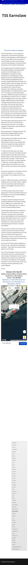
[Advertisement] (14, 34)
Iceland (13, 487)
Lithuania (14, 500)
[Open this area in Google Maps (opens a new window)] (4, 340)
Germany (14, 480)
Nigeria (13, 513)
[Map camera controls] (24, 331)
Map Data (14, 340)
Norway (14, 515)
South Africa (15, 529)
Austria (13, 447)
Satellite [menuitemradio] (17, 288)
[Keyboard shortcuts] (11, 340)
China (13, 465)
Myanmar (14, 507)
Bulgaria (14, 458)
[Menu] (23, 6)
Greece (13, 482)
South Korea (15, 531)
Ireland (13, 493)
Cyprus (13, 467)
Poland (13, 520)
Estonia (13, 473)
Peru (13, 518)
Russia (13, 524)
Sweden (14, 538)
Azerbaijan (14, 449)
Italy (13, 496)
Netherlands (15, 509)
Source (3, 268)
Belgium (14, 451)
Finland (13, 476)
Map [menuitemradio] (9, 288)
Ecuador (14, 471)
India (13, 489)
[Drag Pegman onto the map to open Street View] (24, 337)
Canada (14, 460)
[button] (14, 312)
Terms (25, 340)
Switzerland (14, 535)
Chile (13, 462)
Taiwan (13, 540)
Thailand (14, 542)
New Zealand (15, 511)
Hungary (14, 484)
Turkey (13, 544)
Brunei (13, 456)
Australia (14, 445)
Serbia (13, 527)
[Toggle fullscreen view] (24, 288)
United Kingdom (15, 549)
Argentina (14, 442)
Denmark (14, 469)
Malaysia (14, 502)
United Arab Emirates (17, 546)
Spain (13, 533)
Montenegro (15, 504)
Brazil (13, 453)
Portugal (14, 522)
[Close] (17, 306)
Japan (13, 498)
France (13, 478)
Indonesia (14, 491)
